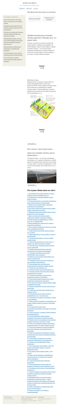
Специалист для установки (49, 18)
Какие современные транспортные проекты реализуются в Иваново (40, 224)
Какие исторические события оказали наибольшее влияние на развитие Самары (39, 217)
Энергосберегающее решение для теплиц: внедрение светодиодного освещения (40, 280)
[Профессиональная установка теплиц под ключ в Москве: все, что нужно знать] (41, 107)
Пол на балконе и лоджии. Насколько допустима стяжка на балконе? (13, 59)
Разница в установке (34, 18)
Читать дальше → (32, 143)
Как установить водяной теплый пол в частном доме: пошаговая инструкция (41, 228)
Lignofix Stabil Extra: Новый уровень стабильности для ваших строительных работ (40, 317)
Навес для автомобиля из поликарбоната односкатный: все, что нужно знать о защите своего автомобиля (40, 357)
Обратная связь (41, 397)
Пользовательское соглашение (31, 397)
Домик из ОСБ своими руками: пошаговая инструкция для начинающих (39, 205)
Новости (29, 8)
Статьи (35, 8)
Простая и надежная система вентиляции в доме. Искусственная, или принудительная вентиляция (40, 329)
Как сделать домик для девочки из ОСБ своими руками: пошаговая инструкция (41, 209)
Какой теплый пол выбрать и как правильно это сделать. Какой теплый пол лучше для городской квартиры (41, 303)
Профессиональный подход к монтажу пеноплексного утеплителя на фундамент (39, 250)
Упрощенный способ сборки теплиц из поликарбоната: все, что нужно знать (39, 295)
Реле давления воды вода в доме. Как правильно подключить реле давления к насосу (40, 365)
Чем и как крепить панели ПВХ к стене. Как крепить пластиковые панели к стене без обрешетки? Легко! (40, 347)
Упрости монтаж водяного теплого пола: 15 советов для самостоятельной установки (40, 243)
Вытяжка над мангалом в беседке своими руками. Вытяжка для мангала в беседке (13, 34)
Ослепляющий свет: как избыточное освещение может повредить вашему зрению (40, 265)
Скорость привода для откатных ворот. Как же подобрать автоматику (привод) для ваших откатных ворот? (41, 373)
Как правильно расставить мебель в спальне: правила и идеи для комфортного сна (40, 194)
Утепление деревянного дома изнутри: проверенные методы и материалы (39, 276)
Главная (22, 8)
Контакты (23, 397)
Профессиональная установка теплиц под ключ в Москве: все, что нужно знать (41, 37)
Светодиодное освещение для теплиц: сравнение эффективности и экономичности (40, 339)
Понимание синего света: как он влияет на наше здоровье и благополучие (40, 261)
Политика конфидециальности (27, 398)
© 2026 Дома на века (8, 397)
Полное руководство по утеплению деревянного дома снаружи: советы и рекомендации (41, 202)
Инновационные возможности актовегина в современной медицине (12, 48)
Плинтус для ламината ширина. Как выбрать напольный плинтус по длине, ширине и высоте (41, 324)
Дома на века (29, 3)
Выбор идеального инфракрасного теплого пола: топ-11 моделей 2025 (40, 220)
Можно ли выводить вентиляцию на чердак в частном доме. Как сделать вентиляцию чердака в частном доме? (41, 334)
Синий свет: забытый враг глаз (38, 268)
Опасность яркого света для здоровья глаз (41, 270)
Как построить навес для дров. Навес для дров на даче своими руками (13, 21)
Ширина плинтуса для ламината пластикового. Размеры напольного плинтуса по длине (41, 321)
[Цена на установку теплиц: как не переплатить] (41, 176)
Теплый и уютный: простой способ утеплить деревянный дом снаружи (40, 272)
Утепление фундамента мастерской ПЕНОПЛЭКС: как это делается (38, 254)
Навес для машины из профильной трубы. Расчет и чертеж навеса (40, 387)
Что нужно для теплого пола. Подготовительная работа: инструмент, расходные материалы (41, 308)
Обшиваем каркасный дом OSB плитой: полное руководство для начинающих (13, 27)
